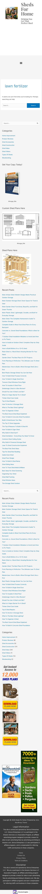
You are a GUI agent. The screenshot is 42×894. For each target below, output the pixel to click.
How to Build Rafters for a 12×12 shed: (14, 348)
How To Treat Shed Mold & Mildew (13, 467)
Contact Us (21, 855)
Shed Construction (8, 145)
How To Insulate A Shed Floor (12, 385)
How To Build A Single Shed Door (13, 379)
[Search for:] (14, 105)
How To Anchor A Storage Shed (12, 404)
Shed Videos (6, 151)
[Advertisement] (21, 38)
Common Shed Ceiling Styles (11, 439)
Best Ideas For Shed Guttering (12, 471)
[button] (21, 63)
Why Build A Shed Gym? (10, 433)
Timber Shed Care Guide (10, 398)
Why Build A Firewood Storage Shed (14, 442)
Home (21, 853)
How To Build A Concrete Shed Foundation (16, 417)
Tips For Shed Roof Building (11, 452)
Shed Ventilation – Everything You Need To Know (18, 436)
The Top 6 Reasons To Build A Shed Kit (15, 426)
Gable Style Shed (7, 455)
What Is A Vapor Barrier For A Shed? (14, 395)
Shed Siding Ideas (8, 464)
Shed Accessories (8, 142)
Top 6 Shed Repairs (8, 401)
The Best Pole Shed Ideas (10, 448)
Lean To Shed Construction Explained (14, 445)
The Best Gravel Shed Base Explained (14, 414)
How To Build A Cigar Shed (11, 429)
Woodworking (6, 158)
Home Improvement (8, 135)
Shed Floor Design (8, 458)
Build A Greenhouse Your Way (12, 420)
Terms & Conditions (21, 860)
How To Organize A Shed (10, 410)
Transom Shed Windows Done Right (14, 382)
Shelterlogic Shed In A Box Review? (13, 388)
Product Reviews (7, 139)
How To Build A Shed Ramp (11, 461)
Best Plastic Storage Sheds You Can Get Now (17, 372)
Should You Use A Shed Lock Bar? (13, 391)
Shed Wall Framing (8, 477)
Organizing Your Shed (9, 474)
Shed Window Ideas (8, 480)
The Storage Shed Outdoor (11, 483)
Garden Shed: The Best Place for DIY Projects (17, 357)
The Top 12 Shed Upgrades (11, 423)
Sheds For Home (27, 9)
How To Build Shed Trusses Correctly (14, 376)
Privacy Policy (21, 858)
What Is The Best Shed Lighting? (13, 407)
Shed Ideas (5, 148)
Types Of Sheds (7, 154)
